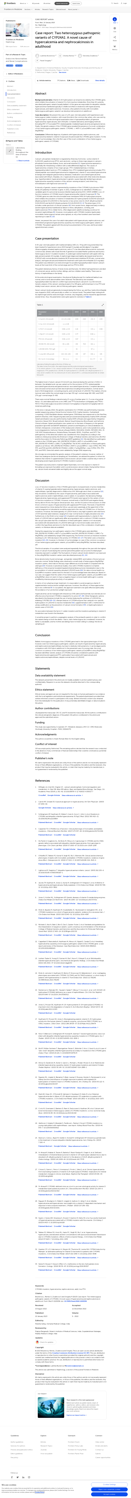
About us (23, 3)
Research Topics (48, 9)
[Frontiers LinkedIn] (23, 1477)
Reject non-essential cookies (109, 1489)
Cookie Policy (39, 1492)
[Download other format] (117, 23)
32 (73, 603)
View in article (23, 161)
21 (83, 555)
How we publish (46, 1454)
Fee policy (14, 1457)
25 (47, 540)
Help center (99, 1442)
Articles (37, 9)
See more (62, 72)
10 (53, 217)
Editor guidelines (17, 1454)
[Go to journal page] (17, 30)
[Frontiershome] (10, 3)
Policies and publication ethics (22, 1450)
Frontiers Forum (74, 1442)
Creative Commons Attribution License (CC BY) (70, 1353)
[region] (65, 1489)
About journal (72, 9)
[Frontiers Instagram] (29, 1477)
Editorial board (61, 9)
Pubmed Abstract (45, 822)
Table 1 (88, 297)
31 (54, 600)
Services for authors (18, 1446)
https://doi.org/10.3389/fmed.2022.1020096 (59, 27)
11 (82, 439)
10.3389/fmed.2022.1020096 (75, 1301)
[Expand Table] (103, 305)
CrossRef (42, 795)
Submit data (76, 3)
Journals (44, 1450)
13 (102, 514)
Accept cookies (109, 1494)
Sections (27, 9)
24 (86, 555)
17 (82, 538)
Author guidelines (17, 1442)
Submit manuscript (62, 3)
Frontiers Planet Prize (75, 1454)
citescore (24, 46)
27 (80, 596)
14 (65, 516)
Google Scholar (53, 795)
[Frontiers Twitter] (17, 1477)
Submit (98, 1454)
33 (84, 605)
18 (44, 540)
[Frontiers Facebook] (12, 1477)
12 (102, 491)
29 (51, 600)
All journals (35, 3)
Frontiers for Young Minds (77, 1450)
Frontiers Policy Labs (75, 1446)
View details (100, 80)
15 (79, 538)
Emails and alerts (101, 1446)
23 (44, 566)
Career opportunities (102, 1457)
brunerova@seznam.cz (75, 1366)
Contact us (99, 1450)
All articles (46, 3)
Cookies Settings (109, 1484)
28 (83, 596)
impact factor (11, 46)
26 (81, 570)
